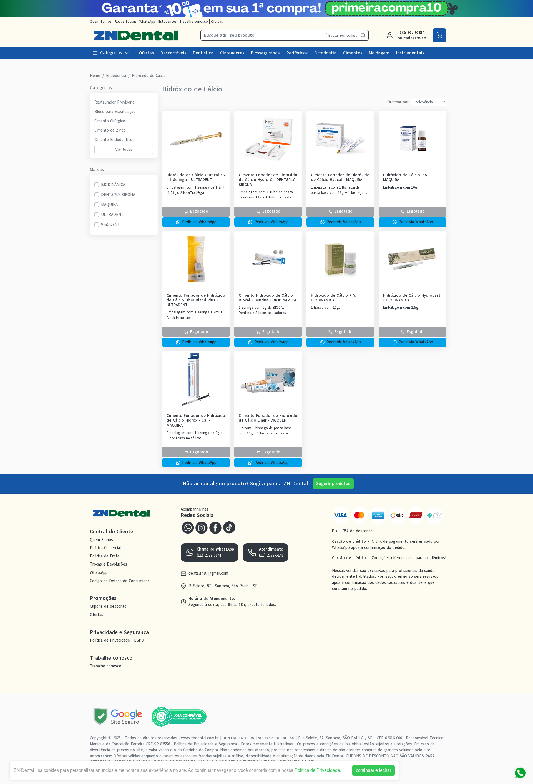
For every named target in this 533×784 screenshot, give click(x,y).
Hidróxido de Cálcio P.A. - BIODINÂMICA (335, 298)
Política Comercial (105, 548)
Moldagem (379, 53)
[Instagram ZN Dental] (201, 527)
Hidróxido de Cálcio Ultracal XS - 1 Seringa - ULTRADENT (196, 177)
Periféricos (297, 53)
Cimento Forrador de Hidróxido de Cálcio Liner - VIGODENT (268, 418)
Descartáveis (173, 53)
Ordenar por (398, 102)
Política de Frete (105, 556)
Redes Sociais (126, 21)
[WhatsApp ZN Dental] (188, 527)
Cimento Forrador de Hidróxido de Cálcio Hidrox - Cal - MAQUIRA (196, 420)
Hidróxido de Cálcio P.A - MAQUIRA (406, 177)
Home (95, 75)
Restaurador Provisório (114, 102)
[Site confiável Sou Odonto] (179, 716)
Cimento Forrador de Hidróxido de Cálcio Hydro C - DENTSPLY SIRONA (268, 180)
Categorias (111, 53)
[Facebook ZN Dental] (215, 527)
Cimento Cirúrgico (109, 121)
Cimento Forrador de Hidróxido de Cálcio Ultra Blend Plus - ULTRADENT (196, 300)
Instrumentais (410, 53)
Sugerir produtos (333, 484)
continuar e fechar (373, 770)
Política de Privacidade (317, 770)
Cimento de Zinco (110, 130)
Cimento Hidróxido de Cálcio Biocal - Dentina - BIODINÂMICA (267, 298)
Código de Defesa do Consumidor (119, 581)
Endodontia (116, 75)
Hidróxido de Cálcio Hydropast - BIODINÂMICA (411, 298)
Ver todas (123, 149)
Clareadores (232, 53)
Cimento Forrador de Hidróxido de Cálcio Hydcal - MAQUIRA (340, 177)
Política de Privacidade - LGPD (117, 640)
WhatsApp (147, 21)
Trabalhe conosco (193, 21)
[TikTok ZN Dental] (229, 527)
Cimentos (352, 53)
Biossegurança (265, 53)
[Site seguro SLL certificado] (117, 716)
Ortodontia (325, 53)
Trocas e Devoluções (108, 564)
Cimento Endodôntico (113, 139)
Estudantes (167, 21)
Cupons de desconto (108, 606)
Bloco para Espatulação (114, 111)
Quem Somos (101, 21)
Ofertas (217, 21)
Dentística (203, 53)
